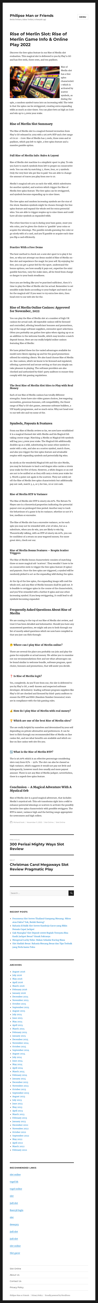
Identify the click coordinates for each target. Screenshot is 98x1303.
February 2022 (19, 1150)
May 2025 (17, 1021)
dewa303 (14, 1224)
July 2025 (17, 1014)
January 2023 (19, 1121)
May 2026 (17, 979)
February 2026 (19, 989)
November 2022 (20, 1128)
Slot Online (49, 822)
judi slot (14, 1203)
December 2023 (20, 1082)
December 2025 (20, 996)
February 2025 (19, 1032)
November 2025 (20, 1000)
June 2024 (17, 1061)
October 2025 (19, 1003)
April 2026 (17, 982)
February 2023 (19, 1118)
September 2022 (20, 1135)
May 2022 (17, 1139)
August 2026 (18, 971)
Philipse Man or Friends (31, 15)
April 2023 (17, 1110)
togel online (16, 1188)
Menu (82, 17)
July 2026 (17, 975)
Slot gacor (15, 1253)
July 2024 (17, 1057)
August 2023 (18, 1096)
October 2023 (19, 1089)
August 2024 (18, 1053)
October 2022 (19, 1132)
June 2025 (17, 1018)
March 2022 (18, 1146)
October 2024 (19, 1046)
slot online (15, 1174)
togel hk (14, 1181)
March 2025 (18, 1028)
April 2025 (17, 1025)
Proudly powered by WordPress (57, 1295)
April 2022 (17, 1143)
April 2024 (17, 1068)
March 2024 (18, 1071)
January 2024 (19, 1078)
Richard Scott (18, 822)
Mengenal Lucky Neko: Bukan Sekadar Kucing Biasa (38, 940)
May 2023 (17, 1107)
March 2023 (18, 1114)
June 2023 (17, 1103)
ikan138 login (16, 1210)
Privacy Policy (17, 1287)
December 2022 (20, 1125)
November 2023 (20, 1085)
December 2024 (20, 1039)
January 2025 (19, 1036)
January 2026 (19, 993)
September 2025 (20, 1007)
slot (12, 1196)
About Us (14, 1275)
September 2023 (20, 1093)
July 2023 (17, 1100)
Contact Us (15, 1281)
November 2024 (20, 1043)
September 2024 (20, 1050)
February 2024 (19, 1075)
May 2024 (17, 1064)
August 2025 (18, 1011)
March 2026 (18, 986)
